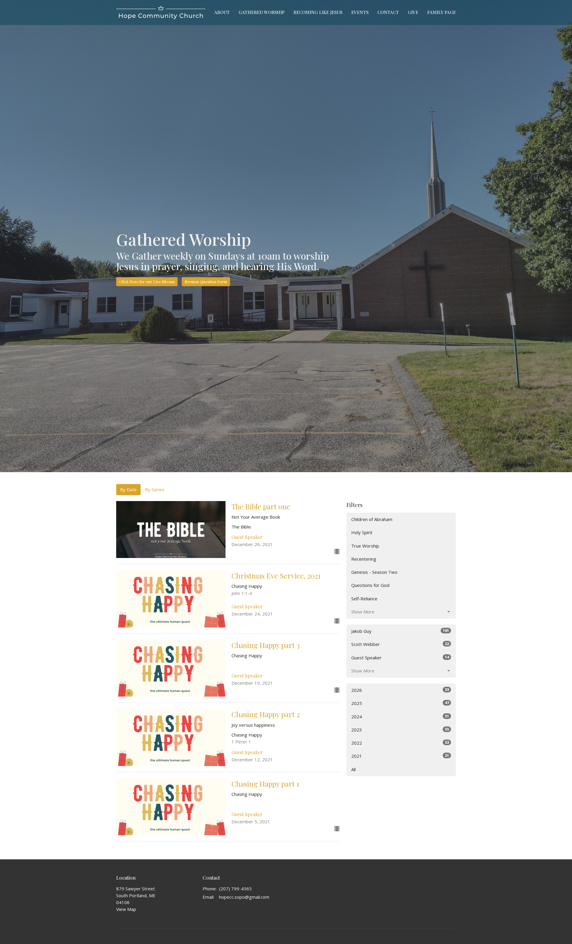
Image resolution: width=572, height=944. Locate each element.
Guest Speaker (400, 657)
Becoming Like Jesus (317, 12)
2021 (400, 756)
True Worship (365, 546)
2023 (400, 729)
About (222, 12)
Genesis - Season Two (374, 572)
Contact (388, 12)
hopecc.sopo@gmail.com (244, 897)
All (353, 769)
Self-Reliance (364, 599)
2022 (400, 743)
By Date (128, 489)
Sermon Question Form (206, 281)
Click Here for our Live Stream (147, 281)
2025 (400, 703)
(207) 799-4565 (235, 889)
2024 (400, 716)
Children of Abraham (371, 519)
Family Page (441, 12)
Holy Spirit (361, 532)
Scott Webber (400, 644)
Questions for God (370, 585)
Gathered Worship (262, 12)
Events (360, 12)
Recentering (363, 559)
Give (413, 12)
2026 (400, 690)
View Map (126, 909)
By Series (154, 489)
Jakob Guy (400, 631)
